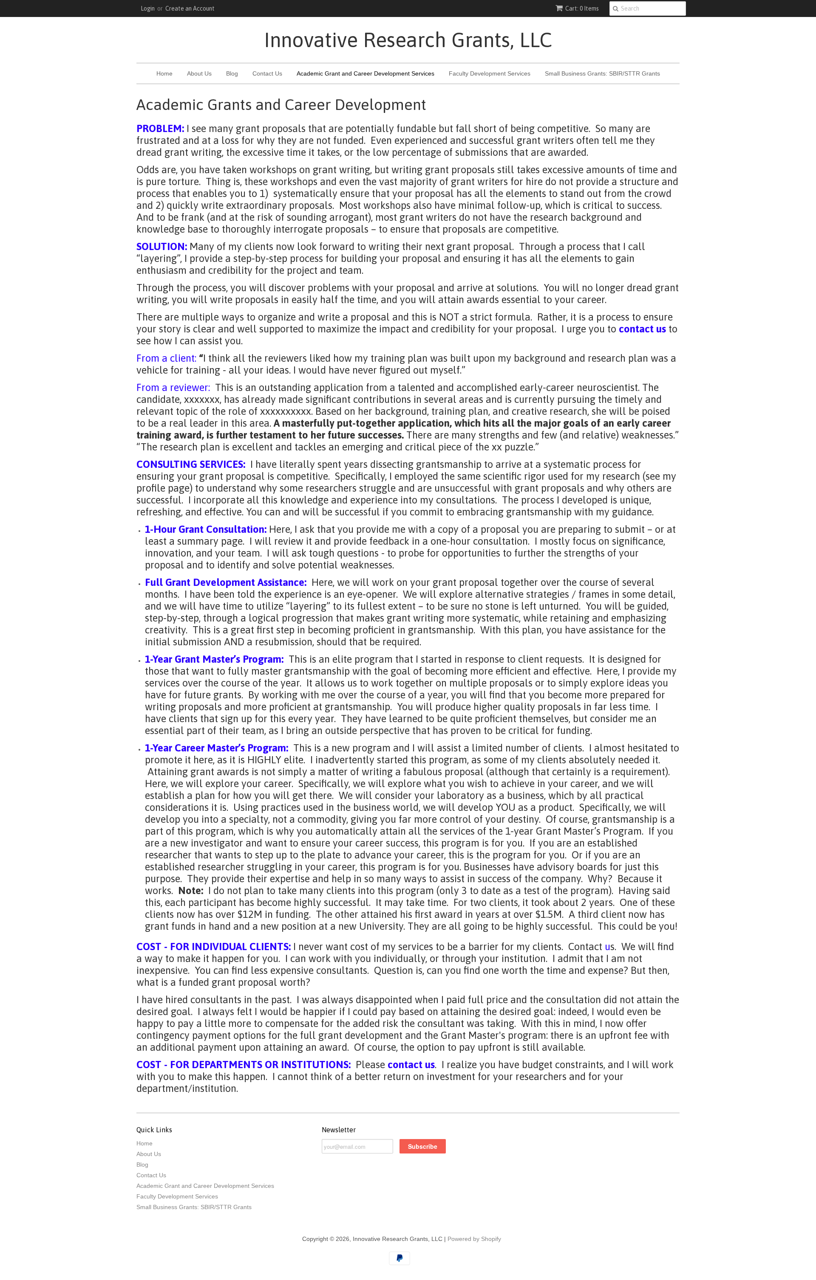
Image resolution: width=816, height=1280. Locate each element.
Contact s (591, 946)
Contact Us (267, 73)
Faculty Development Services (489, 73)
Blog (232, 73)
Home (164, 73)
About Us (199, 73)
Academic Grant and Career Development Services (365, 73)
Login (148, 8)
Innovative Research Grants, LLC (408, 40)
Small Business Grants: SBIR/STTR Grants (602, 73)
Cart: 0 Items (582, 8)
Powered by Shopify (474, 1238)
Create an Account (190, 8)
